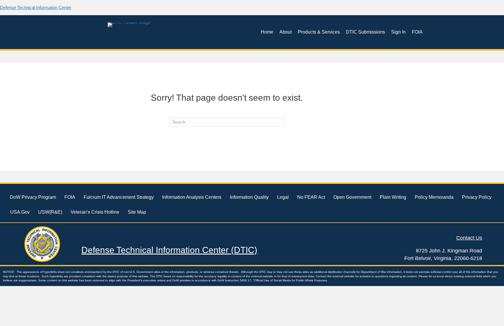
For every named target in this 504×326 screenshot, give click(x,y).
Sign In (398, 31)
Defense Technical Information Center (35, 7)
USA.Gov (20, 212)
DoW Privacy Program (33, 197)
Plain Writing (393, 197)
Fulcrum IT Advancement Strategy (119, 197)
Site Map (137, 212)
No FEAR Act (311, 197)
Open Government (352, 197)
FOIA (417, 31)
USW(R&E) (50, 212)
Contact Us (469, 238)
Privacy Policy (476, 197)
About (285, 31)
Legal (283, 197)
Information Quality (249, 197)
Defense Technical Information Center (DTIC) (169, 250)
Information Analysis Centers (191, 197)
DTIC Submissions (365, 31)
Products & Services (319, 31)
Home (267, 31)
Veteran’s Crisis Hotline (95, 212)
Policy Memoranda (434, 197)
